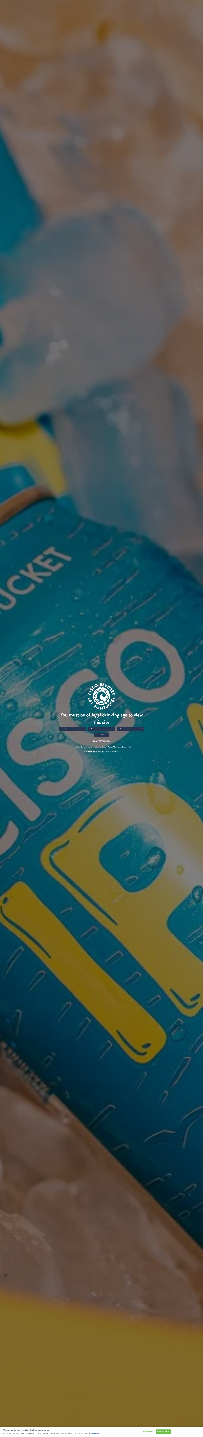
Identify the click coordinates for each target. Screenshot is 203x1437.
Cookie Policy (96, 1433)
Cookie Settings (147, 1431)
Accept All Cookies (163, 1431)
